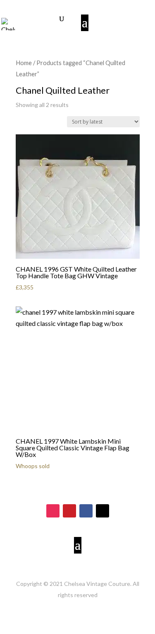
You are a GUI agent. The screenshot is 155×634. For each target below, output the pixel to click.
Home (24, 62)
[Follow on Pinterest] (69, 510)
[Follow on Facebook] (86, 510)
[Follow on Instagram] (53, 510)
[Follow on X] (102, 510)
